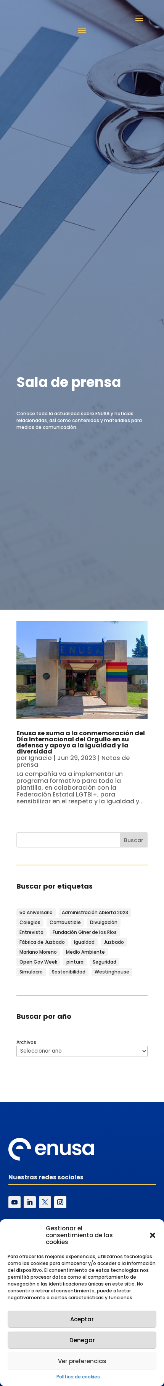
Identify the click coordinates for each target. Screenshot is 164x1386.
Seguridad (104, 962)
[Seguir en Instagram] (60, 1202)
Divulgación (103, 922)
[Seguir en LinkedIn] (30, 1202)
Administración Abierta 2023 (95, 912)
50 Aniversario (36, 912)
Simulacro (31, 972)
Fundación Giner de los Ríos (85, 932)
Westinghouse (112, 972)
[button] (152, 1235)
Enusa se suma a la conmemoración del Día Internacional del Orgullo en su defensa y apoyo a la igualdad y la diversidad (80, 742)
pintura (75, 962)
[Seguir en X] (45, 1202)
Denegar (82, 1340)
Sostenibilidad (68, 972)
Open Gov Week (38, 962)
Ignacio (40, 758)
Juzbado (114, 942)
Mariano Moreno (38, 952)
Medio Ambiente (85, 952)
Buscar (133, 840)
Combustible (65, 922)
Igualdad (84, 942)
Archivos (26, 1042)
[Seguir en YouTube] (14, 1202)
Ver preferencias (82, 1361)
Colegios (29, 922)
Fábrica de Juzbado (42, 942)
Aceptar (82, 1319)
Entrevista (31, 932)
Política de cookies (78, 1376)
